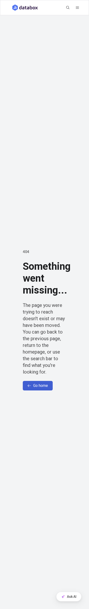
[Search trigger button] (68, 7)
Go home (40, 385)
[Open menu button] (77, 7)
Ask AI (71, 597)
